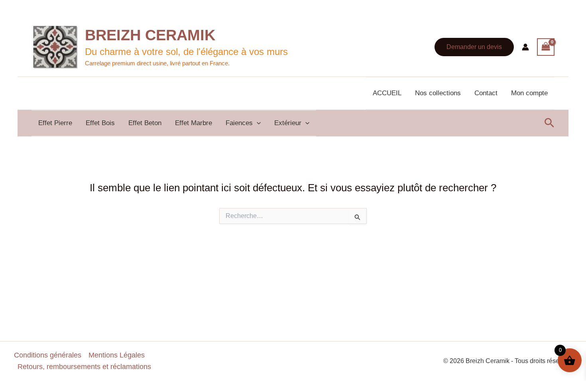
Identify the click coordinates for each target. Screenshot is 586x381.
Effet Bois (100, 123)
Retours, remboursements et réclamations (84, 367)
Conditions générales (47, 355)
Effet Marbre (193, 123)
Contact (486, 93)
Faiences (239, 123)
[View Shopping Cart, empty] (546, 47)
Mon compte (529, 93)
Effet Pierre (55, 123)
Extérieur (287, 123)
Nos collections (438, 93)
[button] (474, 47)
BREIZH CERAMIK (150, 35)
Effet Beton (144, 123)
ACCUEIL (387, 93)
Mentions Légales (116, 355)
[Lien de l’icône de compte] (525, 47)
